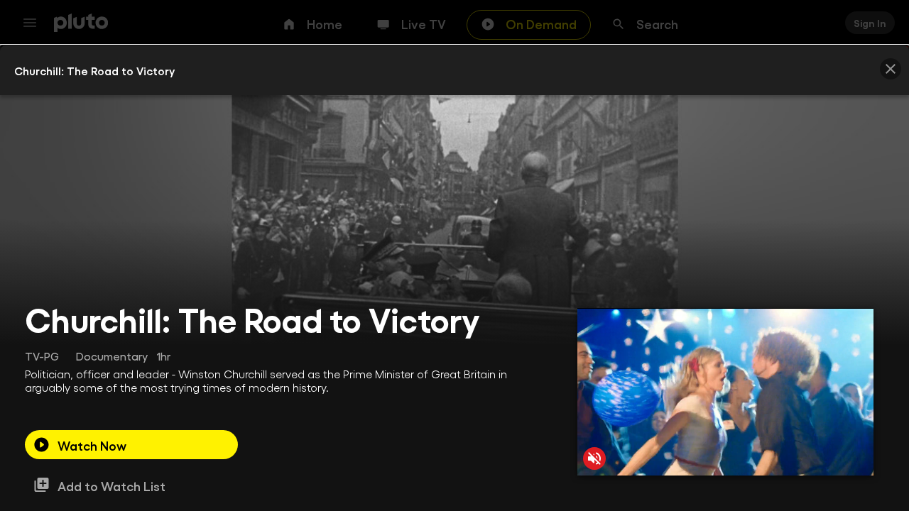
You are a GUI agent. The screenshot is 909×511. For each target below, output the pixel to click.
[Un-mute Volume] (594, 458)
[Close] (890, 69)
